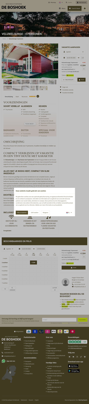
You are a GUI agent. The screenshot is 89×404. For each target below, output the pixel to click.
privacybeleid (58, 205)
